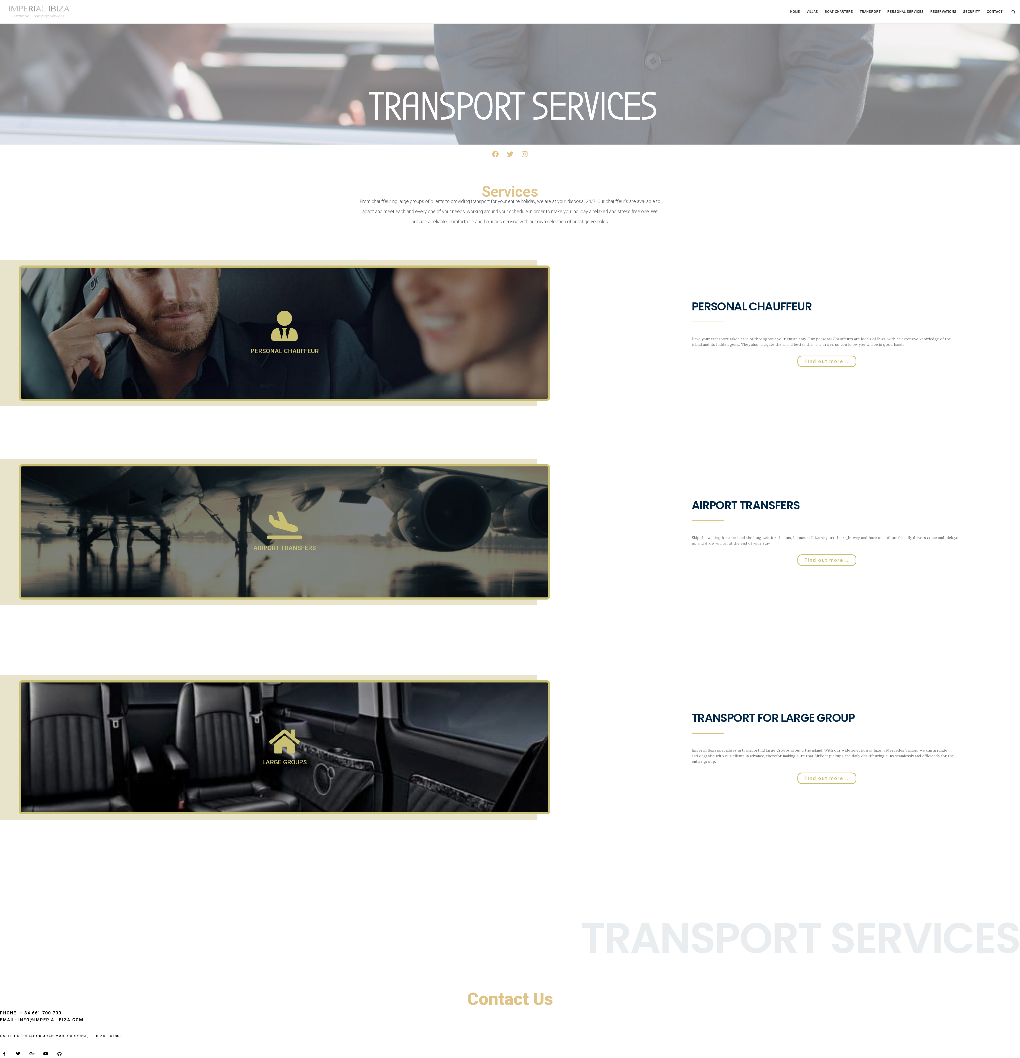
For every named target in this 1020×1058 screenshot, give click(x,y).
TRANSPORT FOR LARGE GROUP (773, 718)
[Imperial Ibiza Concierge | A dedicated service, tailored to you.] (37, 10)
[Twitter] (510, 154)
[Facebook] (495, 154)
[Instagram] (524, 154)
